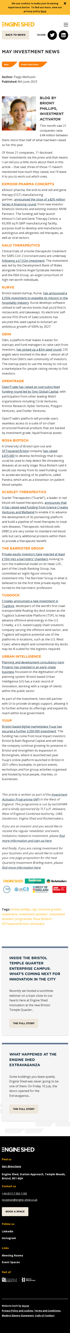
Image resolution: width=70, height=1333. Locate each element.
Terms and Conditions (47, 1310)
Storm (25, 1305)
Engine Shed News (30, 64)
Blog (6, 64)
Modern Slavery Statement (18, 1315)
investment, (10, 914)
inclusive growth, (50, 909)
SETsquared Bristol (15, 451)
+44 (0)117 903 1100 (14, 1193)
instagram (9, 1238)
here (43, 11)
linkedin (7, 1231)
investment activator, (34, 914)
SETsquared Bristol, (15, 924)
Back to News (15, 34)
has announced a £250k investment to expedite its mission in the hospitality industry (35, 298)
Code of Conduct (45, 1315)
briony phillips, (21, 909)
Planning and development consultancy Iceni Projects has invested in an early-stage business (33, 667)
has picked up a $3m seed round (38, 349)
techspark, (37, 924)
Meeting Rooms (12, 1255)
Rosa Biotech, (42, 919)
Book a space (15, 1211)
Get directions (11, 1166)
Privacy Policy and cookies (17, 1310)
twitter (52, 35)
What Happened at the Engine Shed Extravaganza (33, 1059)
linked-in (63, 35)
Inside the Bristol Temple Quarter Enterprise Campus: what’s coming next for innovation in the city (34, 968)
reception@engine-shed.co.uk (19, 1200)
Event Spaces (11, 1262)
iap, (34, 909)
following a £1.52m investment (23, 261)
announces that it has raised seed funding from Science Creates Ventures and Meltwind (35, 507)
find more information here (21, 867)
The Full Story (24, 1023)
